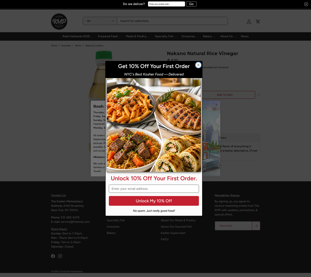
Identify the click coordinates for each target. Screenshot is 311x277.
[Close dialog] (198, 65)
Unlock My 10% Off (154, 200)
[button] (305, 4)
